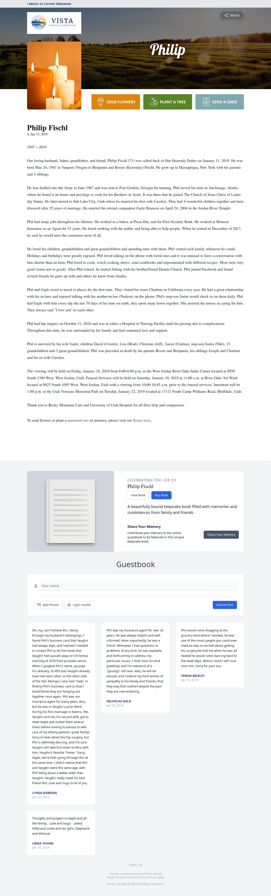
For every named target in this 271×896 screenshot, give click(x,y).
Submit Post (224, 605)
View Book (138, 495)
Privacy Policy (123, 877)
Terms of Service (147, 877)
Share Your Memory (221, 535)
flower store (142, 420)
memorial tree (78, 420)
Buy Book (161, 495)
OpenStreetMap (140, 884)
